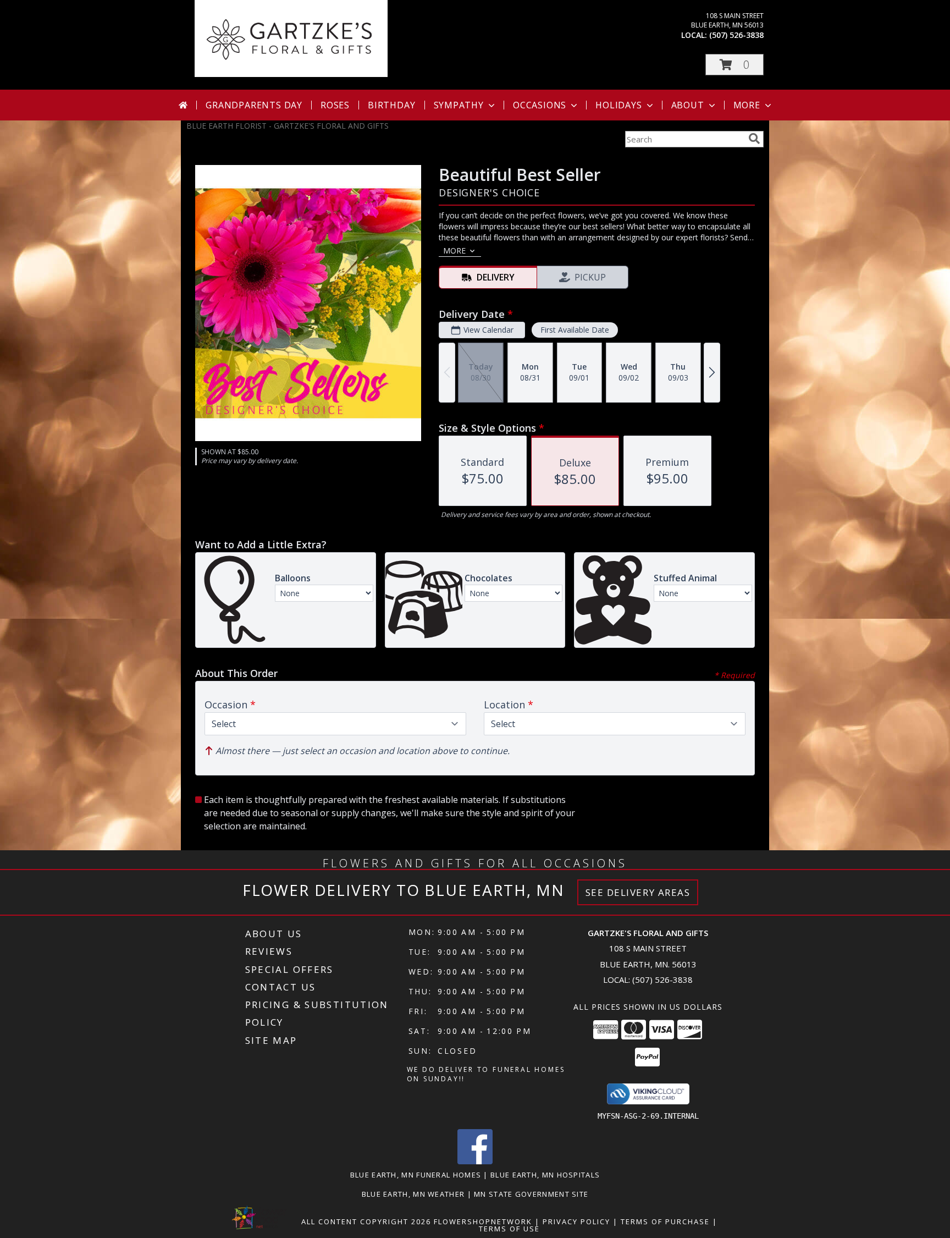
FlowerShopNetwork (483, 1221)
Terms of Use (509, 1229)
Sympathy (459, 105)
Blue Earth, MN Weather (413, 1194)
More (746, 105)
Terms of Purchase (665, 1221)
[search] (754, 139)
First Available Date (574, 329)
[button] (734, 64)
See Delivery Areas (638, 892)
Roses (335, 105)
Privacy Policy (576, 1221)
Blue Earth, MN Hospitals (545, 1175)
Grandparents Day (254, 105)
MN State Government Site (531, 1194)
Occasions (539, 105)
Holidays (618, 105)
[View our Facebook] (475, 1161)
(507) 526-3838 (736, 35)
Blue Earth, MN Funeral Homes (415, 1175)
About (687, 105)
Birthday (391, 105)
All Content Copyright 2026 (366, 1221)
